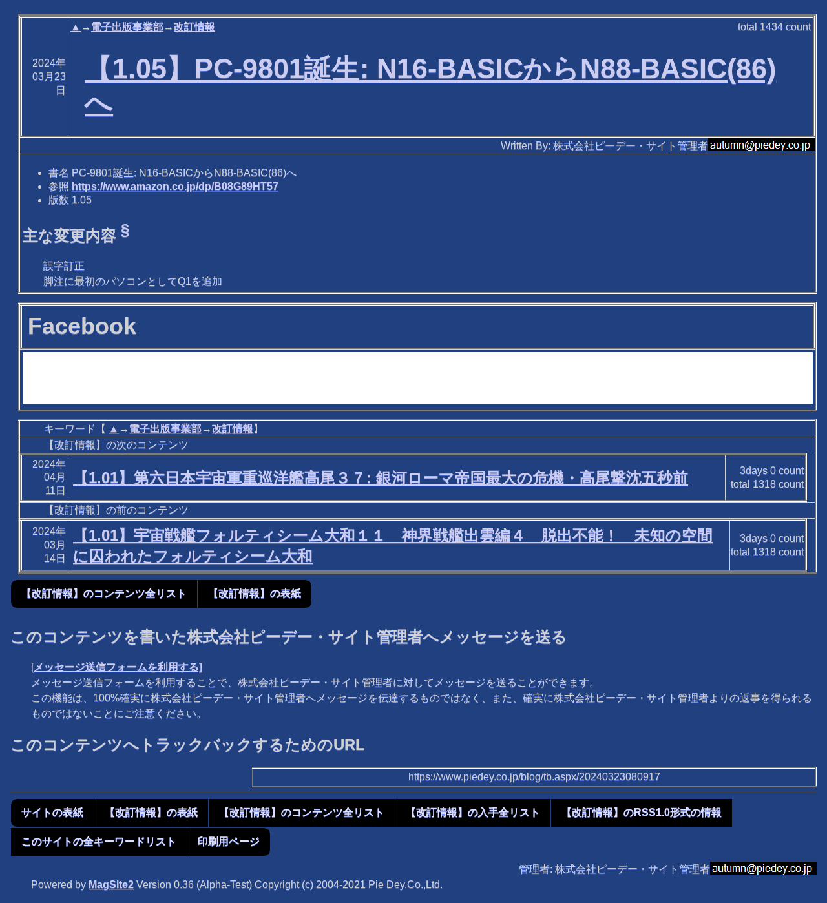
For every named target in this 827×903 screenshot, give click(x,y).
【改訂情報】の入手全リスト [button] (473, 812)
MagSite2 (111, 884)
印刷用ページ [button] (229, 841)
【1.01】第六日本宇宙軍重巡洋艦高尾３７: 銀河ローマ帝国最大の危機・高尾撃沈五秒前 (380, 477)
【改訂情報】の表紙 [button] (254, 593)
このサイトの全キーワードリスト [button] (98, 841)
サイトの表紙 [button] (52, 812)
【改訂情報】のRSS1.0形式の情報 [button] (641, 812)
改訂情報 (194, 26)
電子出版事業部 (127, 26)
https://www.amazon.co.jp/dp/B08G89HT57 (175, 186)
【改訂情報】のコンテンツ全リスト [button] (104, 593)
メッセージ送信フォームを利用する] (118, 666)
